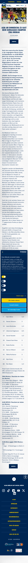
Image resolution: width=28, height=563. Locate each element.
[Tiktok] (8, 490)
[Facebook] (13, 490)
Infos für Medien (14, 525)
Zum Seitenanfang (14, 479)
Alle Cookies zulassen (14, 300)
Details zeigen (20, 295)
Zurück (14, 41)
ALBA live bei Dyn (14, 534)
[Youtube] (18, 490)
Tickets (19, 2)
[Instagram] (3, 490)
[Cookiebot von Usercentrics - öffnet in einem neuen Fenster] (20, 252)
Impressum (14, 504)
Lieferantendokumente (14, 521)
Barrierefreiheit (14, 512)
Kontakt (14, 530)
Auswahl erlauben (14, 305)
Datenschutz (14, 508)
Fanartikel (11, 2)
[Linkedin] (14, 493)
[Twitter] (23, 490)
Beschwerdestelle (14, 517)
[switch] (4, 281)
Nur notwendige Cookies (14, 309)
